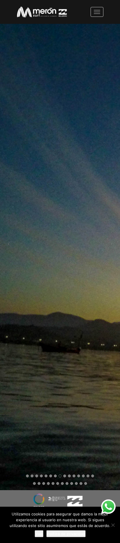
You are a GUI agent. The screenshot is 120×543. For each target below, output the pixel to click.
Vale (39, 533)
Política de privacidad (66, 533)
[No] (113, 525)
